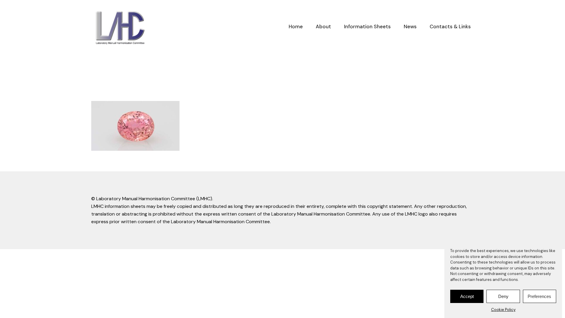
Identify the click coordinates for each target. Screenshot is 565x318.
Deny (503, 296)
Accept (467, 296)
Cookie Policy (503, 309)
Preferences (539, 296)
